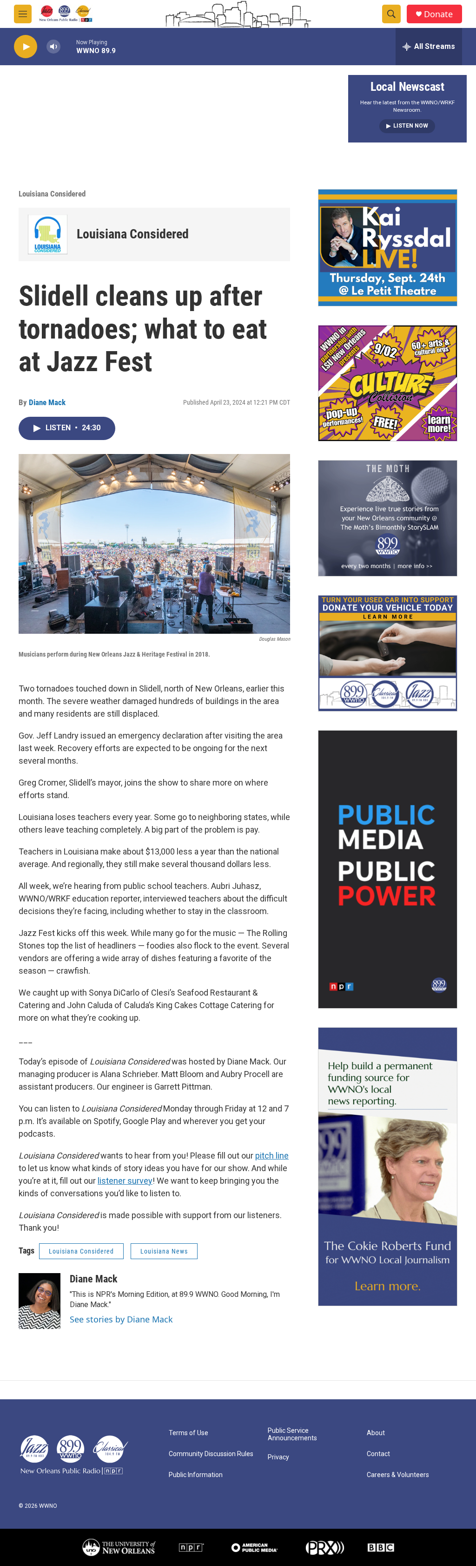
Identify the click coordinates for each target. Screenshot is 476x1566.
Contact (378, 1454)
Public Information (196, 1474)
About (376, 1433)
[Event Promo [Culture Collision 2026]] (387, 383)
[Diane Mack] (39, 1301)
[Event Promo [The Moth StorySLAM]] (387, 518)
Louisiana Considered (52, 193)
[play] (25, 46)
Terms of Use (188, 1433)
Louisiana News (164, 1251)
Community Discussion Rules (211, 1454)
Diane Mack (47, 402)
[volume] (53, 46)
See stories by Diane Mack (121, 1319)
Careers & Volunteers (398, 1474)
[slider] (68, 46)
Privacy (278, 1457)
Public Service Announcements (292, 1434)
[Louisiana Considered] (47, 234)
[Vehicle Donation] (387, 653)
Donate (438, 14)
